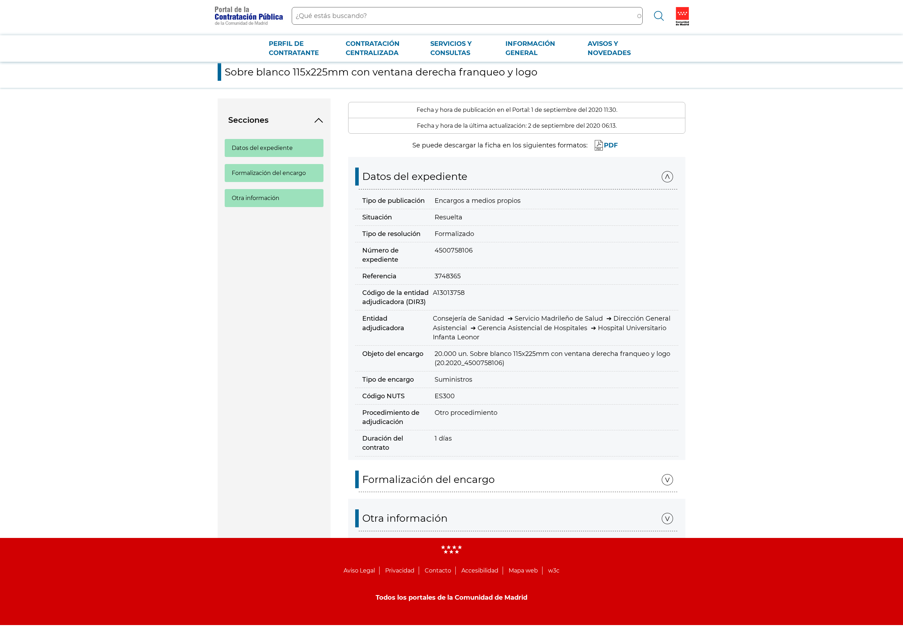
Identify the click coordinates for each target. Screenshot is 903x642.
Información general (530, 48)
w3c (553, 570)
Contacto (438, 570)
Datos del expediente (262, 148)
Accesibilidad (479, 570)
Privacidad (399, 570)
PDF (611, 145)
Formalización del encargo (269, 173)
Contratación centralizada (373, 48)
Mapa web (523, 570)
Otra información (255, 198)
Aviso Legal (359, 570)
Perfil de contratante (294, 48)
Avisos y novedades (609, 48)
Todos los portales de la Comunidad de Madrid (451, 597)
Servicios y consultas (451, 48)
